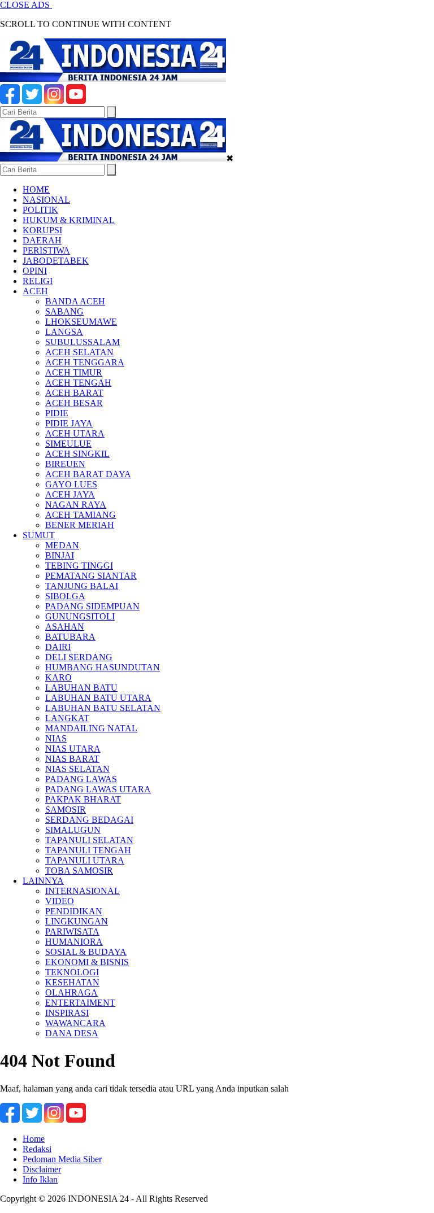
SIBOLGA (65, 596)
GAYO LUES (71, 484)
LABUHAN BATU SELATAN (102, 708)
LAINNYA (43, 880)
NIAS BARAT (72, 758)
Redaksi (37, 1149)
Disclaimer (42, 1169)
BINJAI (59, 555)
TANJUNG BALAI (81, 586)
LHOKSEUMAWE (81, 321)
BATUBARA (70, 637)
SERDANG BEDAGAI (89, 819)
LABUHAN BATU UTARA (98, 698)
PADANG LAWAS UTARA (98, 789)
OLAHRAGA (71, 992)
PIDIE (56, 413)
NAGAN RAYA (75, 504)
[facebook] (10, 101)
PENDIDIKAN (73, 911)
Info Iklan (40, 1179)
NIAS (56, 738)
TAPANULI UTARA (84, 860)
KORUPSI (42, 230)
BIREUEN (65, 464)
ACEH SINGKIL (77, 454)
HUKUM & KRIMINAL (69, 220)
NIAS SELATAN (77, 769)
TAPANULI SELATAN (89, 840)
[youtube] (76, 101)
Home (34, 1139)
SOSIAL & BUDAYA (86, 952)
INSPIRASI (67, 1013)
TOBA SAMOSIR (79, 870)
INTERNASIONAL (82, 891)
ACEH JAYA (70, 494)
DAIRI (58, 647)
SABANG (64, 311)
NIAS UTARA (73, 748)
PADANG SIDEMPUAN (92, 606)
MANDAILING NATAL (91, 728)
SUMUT (39, 535)
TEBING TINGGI (79, 565)
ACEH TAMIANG (80, 515)
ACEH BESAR (74, 403)
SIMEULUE (68, 443)
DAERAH (42, 240)
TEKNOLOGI (72, 972)
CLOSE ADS (26, 5)
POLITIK (40, 210)
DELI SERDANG (78, 657)
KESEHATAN (72, 982)
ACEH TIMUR (73, 372)
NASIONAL (46, 199)
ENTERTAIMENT (80, 1002)
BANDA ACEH (75, 301)
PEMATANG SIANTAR (91, 576)
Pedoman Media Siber (62, 1159)
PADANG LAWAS (81, 779)
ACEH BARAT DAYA (88, 474)
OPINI (35, 271)
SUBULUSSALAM (82, 342)
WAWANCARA (75, 1023)
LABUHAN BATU (81, 687)
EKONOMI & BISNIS (87, 962)
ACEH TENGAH (78, 382)
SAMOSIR (65, 809)
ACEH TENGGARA (84, 362)
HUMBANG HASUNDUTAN (102, 667)
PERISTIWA (46, 250)
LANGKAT (67, 718)
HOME (36, 189)
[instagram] (54, 101)
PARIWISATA (72, 931)
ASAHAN (64, 626)
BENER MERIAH (79, 525)
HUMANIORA (74, 941)
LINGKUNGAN (76, 921)
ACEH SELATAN (79, 352)
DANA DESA (71, 1033)
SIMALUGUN (73, 830)
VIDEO (59, 901)
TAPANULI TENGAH (88, 850)
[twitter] (32, 101)
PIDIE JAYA (69, 423)
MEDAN (62, 545)
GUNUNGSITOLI (80, 616)
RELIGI (38, 281)
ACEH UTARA (75, 433)
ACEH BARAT (74, 393)
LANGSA (64, 332)
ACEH (35, 291)
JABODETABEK (56, 260)
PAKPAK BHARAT (83, 799)
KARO (58, 677)
